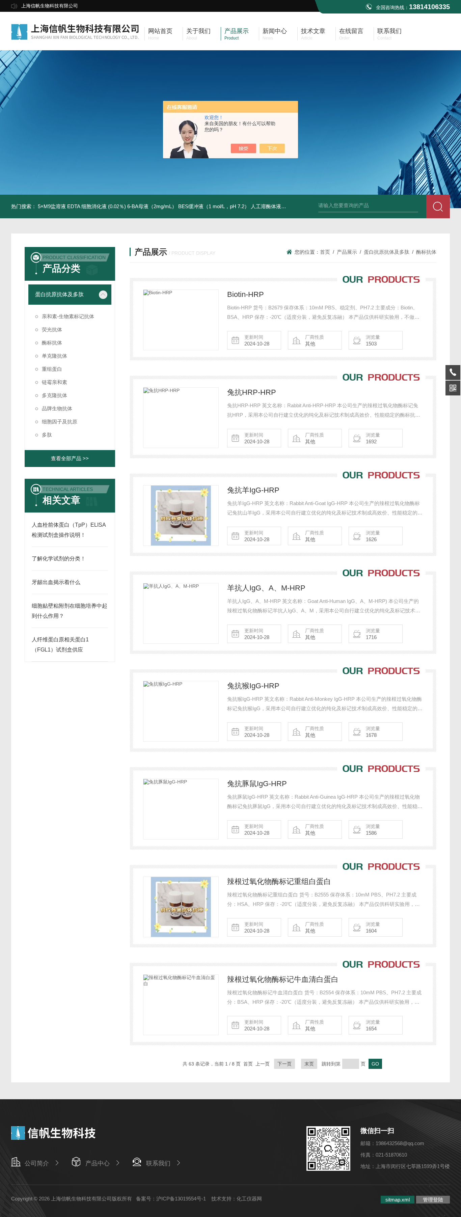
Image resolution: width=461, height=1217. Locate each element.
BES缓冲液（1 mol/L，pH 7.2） (213, 206)
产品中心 (97, 1163)
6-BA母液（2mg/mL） (152, 206)
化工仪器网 (249, 1198)
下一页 (284, 1064)
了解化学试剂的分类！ (59, 558)
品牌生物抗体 (57, 408)
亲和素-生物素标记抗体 (68, 316)
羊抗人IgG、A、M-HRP (266, 588)
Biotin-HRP (245, 294)
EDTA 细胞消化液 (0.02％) (96, 206)
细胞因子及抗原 (59, 421)
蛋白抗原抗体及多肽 (59, 294)
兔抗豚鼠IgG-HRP (257, 783)
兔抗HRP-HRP (251, 392)
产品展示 (347, 252)
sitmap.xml (397, 1199)
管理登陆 (433, 1199)
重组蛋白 (52, 369)
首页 (325, 252)
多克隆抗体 (54, 395)
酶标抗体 (52, 342)
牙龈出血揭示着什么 (56, 582)
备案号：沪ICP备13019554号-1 (171, 1198)
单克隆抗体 (54, 356)
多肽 (47, 435)
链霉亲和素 (54, 382)
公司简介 (37, 1163)
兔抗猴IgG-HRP (253, 686)
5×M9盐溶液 (52, 206)
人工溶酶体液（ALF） (275, 206)
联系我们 (158, 1163)
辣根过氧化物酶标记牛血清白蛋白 (282, 979)
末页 (309, 1064)
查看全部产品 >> (70, 458)
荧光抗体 (52, 329)
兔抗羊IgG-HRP (253, 490)
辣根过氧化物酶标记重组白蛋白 (279, 881)
